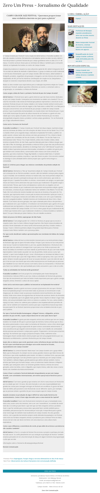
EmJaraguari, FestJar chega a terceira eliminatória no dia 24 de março (38, 459)
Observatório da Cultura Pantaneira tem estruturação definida (33, 461)
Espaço (78, 18)
